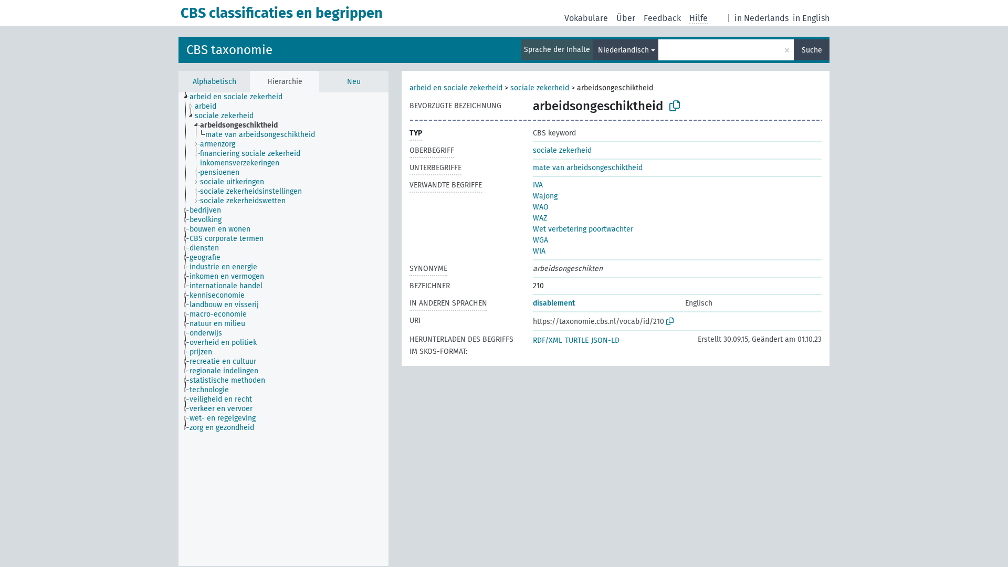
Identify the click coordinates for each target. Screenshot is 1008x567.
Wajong (545, 196)
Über (625, 18)
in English (811, 18)
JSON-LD (605, 340)
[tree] (283, 329)
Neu (354, 81)
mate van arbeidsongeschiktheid (588, 167)
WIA (539, 251)
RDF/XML (547, 340)
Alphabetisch (214, 81)
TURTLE (577, 340)
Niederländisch (623, 50)
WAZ (540, 218)
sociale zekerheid (539, 87)
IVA (538, 185)
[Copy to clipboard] (674, 106)
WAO (541, 207)
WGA (540, 240)
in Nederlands (761, 18)
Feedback (662, 18)
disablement (554, 303)
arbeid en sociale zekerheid (456, 87)
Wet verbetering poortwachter (583, 229)
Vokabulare (586, 18)
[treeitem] (240, 97)
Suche (812, 50)
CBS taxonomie (229, 50)
